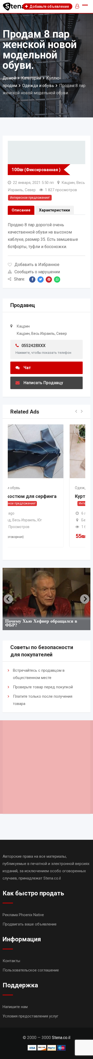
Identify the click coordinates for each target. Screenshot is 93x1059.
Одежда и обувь (41, 488)
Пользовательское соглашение (31, 970)
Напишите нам (15, 1006)
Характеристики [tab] (54, 210)
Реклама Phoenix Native (23, 915)
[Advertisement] (46, 767)
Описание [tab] (21, 210)
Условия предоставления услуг (30, 1016)
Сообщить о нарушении (37, 271)
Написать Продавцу (43, 382)
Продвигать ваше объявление (30, 924)
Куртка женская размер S (55, 496)
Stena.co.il (61, 1037)
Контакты (11, 960)
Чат (27, 367)
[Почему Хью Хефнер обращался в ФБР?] (46, 593)
